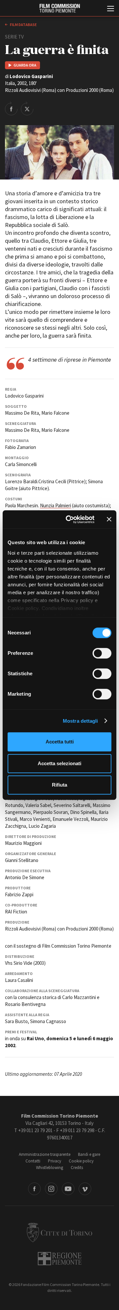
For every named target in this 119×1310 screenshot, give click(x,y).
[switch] (102, 653)
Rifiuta (59, 785)
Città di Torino (59, 1232)
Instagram (51, 1189)
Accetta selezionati (59, 763)
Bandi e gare (89, 1154)
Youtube (68, 1189)
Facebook (34, 1189)
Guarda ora (25, 65)
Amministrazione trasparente (44, 1154)
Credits (77, 1167)
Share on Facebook (11, 108)
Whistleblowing (49, 1167)
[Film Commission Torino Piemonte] (59, 8)
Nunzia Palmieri (55, 505)
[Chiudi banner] (109, 519)
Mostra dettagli (80, 721)
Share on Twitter (27, 108)
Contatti (32, 1161)
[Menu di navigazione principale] (110, 9)
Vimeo (85, 1189)
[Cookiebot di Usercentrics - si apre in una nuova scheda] (70, 519)
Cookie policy (81, 1161)
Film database (23, 24)
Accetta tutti (60, 741)
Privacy (54, 1161)
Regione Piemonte (60, 1258)
